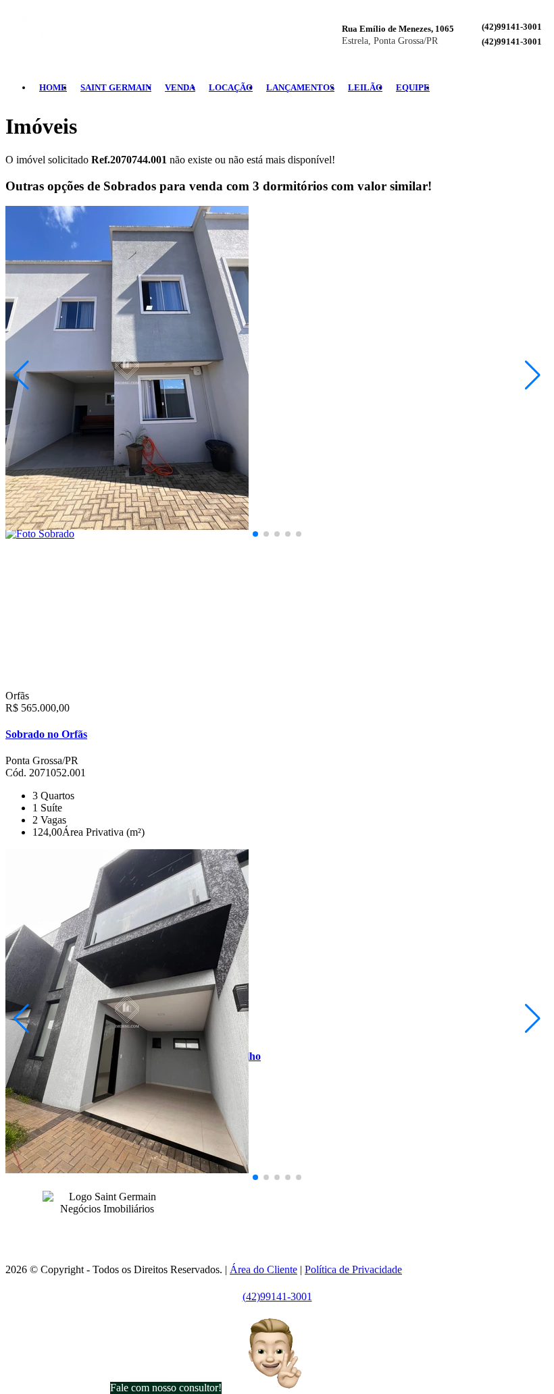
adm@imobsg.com (309, 1217)
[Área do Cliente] (543, 88)
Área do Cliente (263, 1269)
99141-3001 (275, 1194)
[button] (255, 534)
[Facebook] (510, 88)
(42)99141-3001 (512, 27)
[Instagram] (521, 88)
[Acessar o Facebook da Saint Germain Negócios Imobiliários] (99, 1229)
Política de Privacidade (353, 1269)
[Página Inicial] (87, 57)
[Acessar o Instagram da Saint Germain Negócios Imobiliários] (115, 1229)
